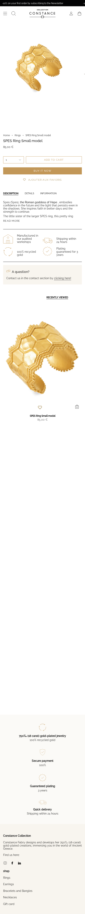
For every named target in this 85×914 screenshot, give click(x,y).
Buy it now (43, 170)
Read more (11, 220)
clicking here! (62, 278)
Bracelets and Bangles (17, 890)
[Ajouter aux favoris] (40, 407)
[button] (13, 13)
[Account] (71, 13)
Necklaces (10, 897)
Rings (18, 135)
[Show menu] (5, 13)
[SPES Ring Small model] (42, 357)
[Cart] (79, 13)
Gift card (8, 904)
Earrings (8, 884)
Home (6, 135)
